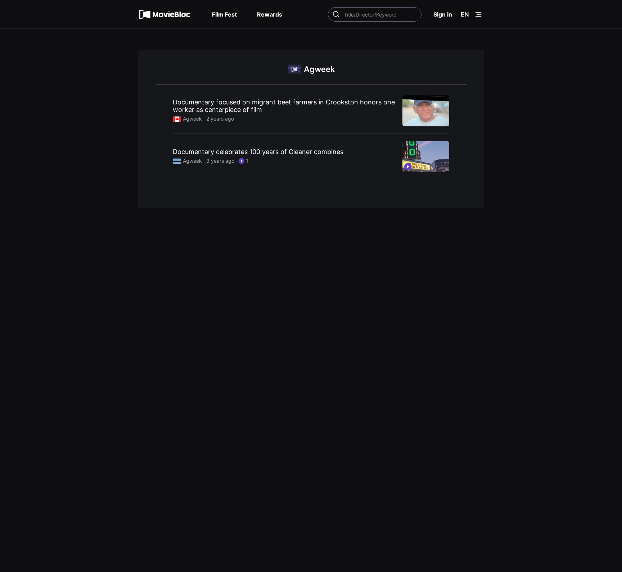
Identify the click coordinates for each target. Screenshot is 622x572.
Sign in (442, 14)
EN (465, 14)
